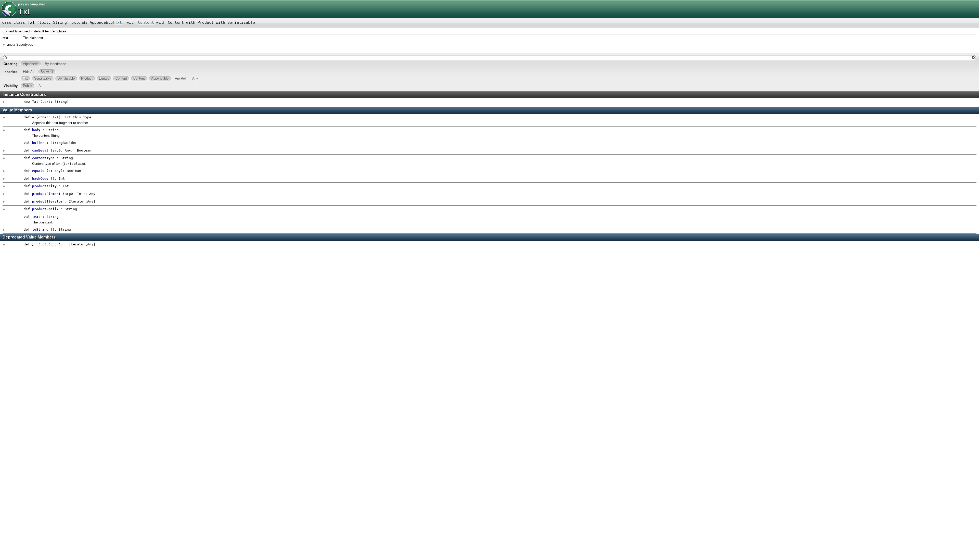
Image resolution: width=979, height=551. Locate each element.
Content (146, 22)
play (21, 4)
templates (37, 4)
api (27, 4)
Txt (24, 11)
